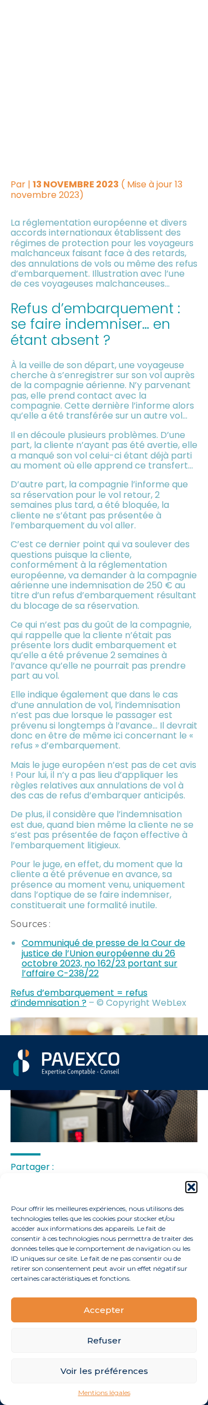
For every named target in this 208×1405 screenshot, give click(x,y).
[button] (191, 1187)
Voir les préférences (104, 1371)
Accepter (104, 1310)
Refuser (104, 1340)
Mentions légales (104, 1393)
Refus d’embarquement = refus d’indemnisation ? (79, 997)
